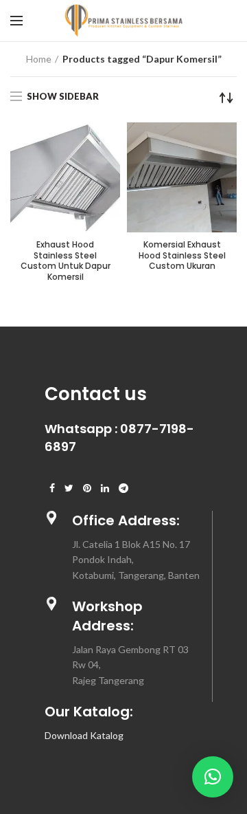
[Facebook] (52, 488)
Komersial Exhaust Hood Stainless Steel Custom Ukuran (182, 255)
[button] (212, 777)
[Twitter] (69, 488)
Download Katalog (84, 735)
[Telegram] (123, 488)
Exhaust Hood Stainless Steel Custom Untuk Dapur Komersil (65, 260)
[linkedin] (105, 488)
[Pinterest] (87, 488)
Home (38, 59)
